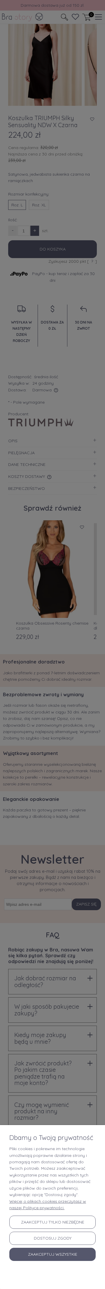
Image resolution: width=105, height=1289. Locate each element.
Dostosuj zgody (52, 1238)
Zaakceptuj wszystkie (52, 1254)
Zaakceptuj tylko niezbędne (52, 1222)
